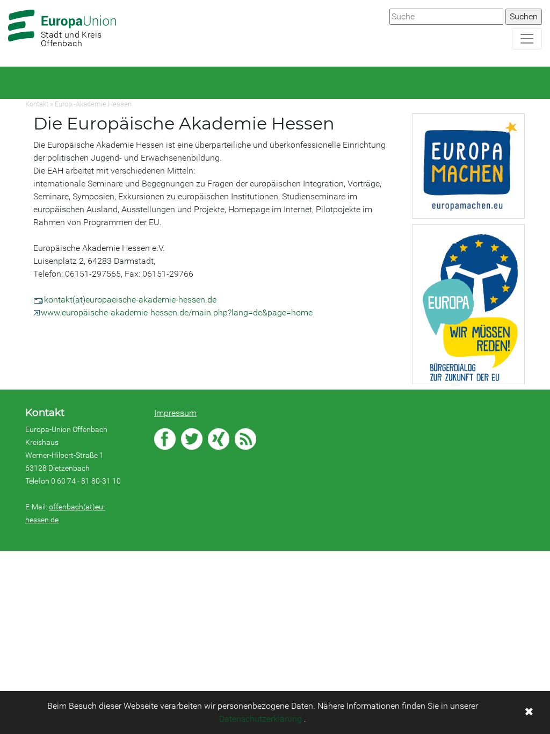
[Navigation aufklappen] (527, 38)
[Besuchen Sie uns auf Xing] (218, 439)
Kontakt (36, 104)
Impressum (175, 413)
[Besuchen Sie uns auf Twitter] (191, 439)
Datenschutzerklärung (260, 719)
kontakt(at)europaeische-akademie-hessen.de (130, 299)
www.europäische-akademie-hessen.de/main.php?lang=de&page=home (177, 312)
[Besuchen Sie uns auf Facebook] (165, 439)
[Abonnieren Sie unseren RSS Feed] (245, 439)
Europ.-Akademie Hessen (93, 104)
